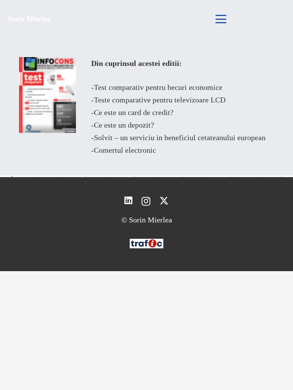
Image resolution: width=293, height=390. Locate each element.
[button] (220, 19)
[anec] (36, 176)
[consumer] (232, 176)
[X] (164, 201)
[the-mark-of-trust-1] (61, 176)
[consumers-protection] (256, 176)
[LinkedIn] (128, 200)
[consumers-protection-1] (183, 176)
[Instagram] (146, 201)
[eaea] (207, 176)
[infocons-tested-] (110, 176)
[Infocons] (12, 176)
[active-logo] (281, 176)
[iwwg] (85, 176)
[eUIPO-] (158, 176)
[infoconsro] (134, 176)
